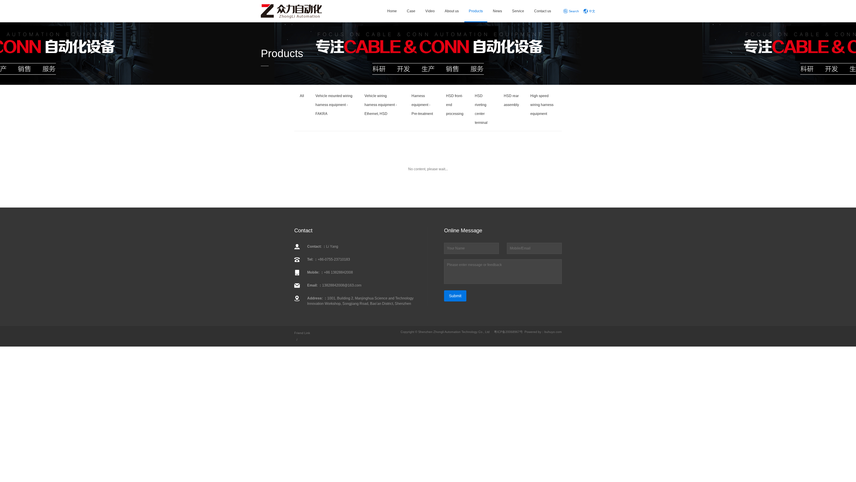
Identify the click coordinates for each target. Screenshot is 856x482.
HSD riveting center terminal (481, 109)
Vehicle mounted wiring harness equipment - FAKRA (333, 105)
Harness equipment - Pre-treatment (422, 105)
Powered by (533, 332)
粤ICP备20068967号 (508, 332)
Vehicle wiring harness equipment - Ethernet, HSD (380, 105)
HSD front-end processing (454, 105)
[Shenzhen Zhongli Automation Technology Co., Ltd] (291, 10)
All (302, 96)
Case (411, 11)
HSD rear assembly (511, 100)
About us (452, 11)
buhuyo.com (553, 332)
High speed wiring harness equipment (542, 105)
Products (476, 11)
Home (392, 11)
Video (430, 11)
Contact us (542, 11)
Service (518, 11)
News (497, 11)
